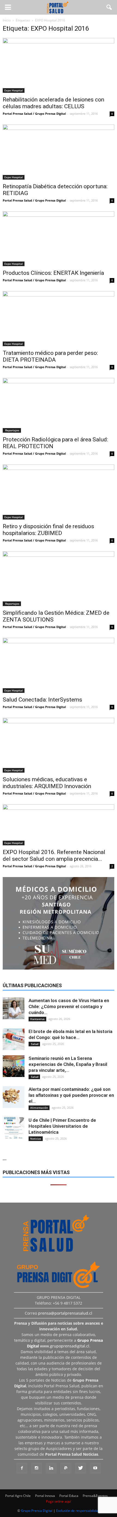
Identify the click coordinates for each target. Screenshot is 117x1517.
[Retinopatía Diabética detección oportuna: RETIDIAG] (58, 152)
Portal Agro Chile (18, 1495)
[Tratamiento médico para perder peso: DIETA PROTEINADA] (58, 318)
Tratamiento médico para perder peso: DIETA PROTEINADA (50, 356)
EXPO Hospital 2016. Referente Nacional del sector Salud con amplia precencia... (54, 855)
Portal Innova (45, 1495)
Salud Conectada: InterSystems (42, 699)
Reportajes (11, 430)
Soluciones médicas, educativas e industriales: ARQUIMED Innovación (47, 782)
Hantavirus (37, 1019)
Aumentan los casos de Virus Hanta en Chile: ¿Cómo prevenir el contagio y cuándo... (69, 1006)
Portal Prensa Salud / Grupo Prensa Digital (34, 113)
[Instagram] (36, 1468)
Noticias (35, 1138)
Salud (34, 1044)
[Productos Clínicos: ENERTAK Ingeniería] (58, 238)
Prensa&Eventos (95, 1495)
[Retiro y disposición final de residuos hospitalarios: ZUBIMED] (58, 491)
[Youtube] (95, 1468)
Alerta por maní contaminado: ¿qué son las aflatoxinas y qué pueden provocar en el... (71, 1095)
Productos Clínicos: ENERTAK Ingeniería (53, 273)
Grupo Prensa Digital (37, 1510)
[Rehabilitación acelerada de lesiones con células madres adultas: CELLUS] (58, 65)
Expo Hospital (13, 90)
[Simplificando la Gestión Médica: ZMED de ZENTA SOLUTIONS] (58, 578)
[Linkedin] (51, 1468)
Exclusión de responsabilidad (78, 1510)
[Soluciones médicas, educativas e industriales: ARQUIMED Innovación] (58, 745)
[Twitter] (80, 1468)
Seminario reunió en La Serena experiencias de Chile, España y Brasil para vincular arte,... (68, 1064)
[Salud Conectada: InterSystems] (58, 665)
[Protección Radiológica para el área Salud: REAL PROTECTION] (58, 405)
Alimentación (39, 1108)
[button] (109, 7)
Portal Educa (68, 1495)
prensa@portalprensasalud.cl (65, 1313)
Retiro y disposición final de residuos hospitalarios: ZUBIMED (48, 529)
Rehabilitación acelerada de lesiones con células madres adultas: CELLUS (53, 103)
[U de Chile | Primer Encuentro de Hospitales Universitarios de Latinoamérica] (13, 1128)
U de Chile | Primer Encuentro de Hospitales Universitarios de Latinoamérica (62, 1126)
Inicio (7, 20)
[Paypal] (65, 1468)
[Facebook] (21, 1468)
